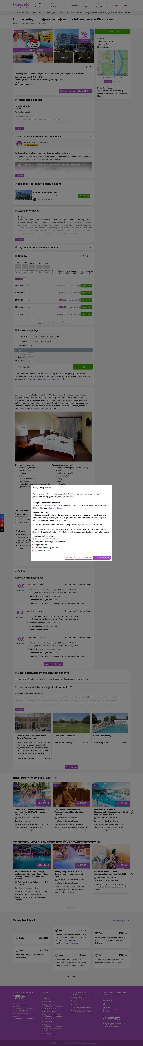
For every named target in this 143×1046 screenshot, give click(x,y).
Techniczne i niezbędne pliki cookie (48, 539)
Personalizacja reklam (43, 550)
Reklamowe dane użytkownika (46, 547)
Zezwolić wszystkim (101, 557)
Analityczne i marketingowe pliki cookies (50, 541)
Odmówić (69, 557)
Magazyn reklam (41, 544)
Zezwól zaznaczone (83, 557)
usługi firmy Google (55, 508)
